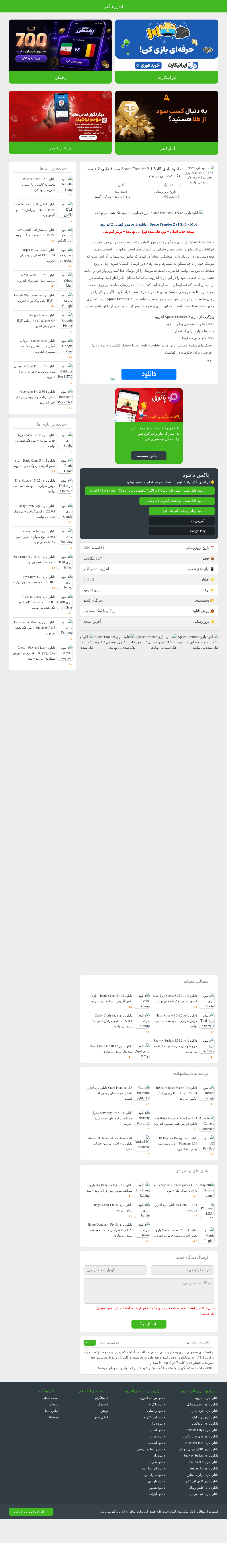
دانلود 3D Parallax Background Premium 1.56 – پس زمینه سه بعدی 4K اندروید (176, 1161)
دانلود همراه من (155, 1498)
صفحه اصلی (51, 1421)
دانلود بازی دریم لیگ (204, 1440)
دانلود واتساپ (156, 1434)
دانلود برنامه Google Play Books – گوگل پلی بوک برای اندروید (36, 306)
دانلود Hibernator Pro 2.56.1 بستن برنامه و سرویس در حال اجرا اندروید (35, 408)
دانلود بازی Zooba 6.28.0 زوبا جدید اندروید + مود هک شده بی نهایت (176, 1013)
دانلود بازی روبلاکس (205, 1447)
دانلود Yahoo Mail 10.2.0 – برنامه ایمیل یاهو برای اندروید (36, 283)
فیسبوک (103, 1428)
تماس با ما (52, 1434)
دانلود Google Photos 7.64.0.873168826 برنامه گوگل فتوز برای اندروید (34, 332)
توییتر (104, 1434)
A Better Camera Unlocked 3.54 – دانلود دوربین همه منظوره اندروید (174, 1136)
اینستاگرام (102, 1421)
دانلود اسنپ (157, 1453)
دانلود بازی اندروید (206, 1421)
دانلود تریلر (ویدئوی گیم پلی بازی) (182, 522)
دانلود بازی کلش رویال (204, 1511)
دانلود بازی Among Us (203, 1492)
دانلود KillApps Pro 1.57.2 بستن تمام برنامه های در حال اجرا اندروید (36, 382)
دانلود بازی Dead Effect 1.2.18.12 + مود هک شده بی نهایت (112, 1064)
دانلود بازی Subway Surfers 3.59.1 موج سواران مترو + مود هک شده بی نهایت (177, 1064)
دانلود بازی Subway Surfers (199, 1479)
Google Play (196, 543)
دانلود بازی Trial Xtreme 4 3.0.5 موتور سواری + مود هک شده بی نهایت (175, 1038)
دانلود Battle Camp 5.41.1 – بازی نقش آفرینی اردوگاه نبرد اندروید (35, 477)
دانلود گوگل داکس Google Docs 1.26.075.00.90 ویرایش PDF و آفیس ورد (35, 210)
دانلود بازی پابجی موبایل (202, 1428)
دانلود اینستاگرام (154, 1440)
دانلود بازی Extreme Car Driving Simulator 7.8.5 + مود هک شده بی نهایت (34, 655)
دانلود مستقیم (146, 462)
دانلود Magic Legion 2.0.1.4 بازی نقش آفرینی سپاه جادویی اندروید (175, 1256)
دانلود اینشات (156, 1466)
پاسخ (88, 1366)
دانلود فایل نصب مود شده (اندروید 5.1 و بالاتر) (174, 512)
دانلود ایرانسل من (153, 1492)
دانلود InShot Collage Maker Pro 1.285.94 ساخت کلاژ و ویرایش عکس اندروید (174, 1111)
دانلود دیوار (158, 1447)
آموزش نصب (196, 533)
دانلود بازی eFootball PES (200, 1466)
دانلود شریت (157, 1485)
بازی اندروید (122, 196)
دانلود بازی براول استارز (203, 1498)
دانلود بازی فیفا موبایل (204, 1517)
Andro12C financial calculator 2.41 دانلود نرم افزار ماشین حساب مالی (110, 1161)
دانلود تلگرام (157, 1428)
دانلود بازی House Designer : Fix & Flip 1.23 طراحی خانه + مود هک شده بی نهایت (109, 1253)
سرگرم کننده (103, 196)
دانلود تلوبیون (156, 1504)
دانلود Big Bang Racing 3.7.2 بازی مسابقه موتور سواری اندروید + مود (109, 1209)
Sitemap (52, 1440)
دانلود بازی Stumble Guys (200, 1453)
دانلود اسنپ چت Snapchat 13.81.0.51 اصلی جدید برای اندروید (36, 261)
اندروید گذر (113, 6)
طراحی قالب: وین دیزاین (28, 1535)
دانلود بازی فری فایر (205, 1434)
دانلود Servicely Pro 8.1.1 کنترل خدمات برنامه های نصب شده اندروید (111, 1136)
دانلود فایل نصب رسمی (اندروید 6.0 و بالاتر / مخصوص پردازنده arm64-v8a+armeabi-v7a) (150, 500)
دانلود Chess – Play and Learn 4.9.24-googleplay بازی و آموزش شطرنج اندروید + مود (34, 680)
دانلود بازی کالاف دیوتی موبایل (198, 1472)
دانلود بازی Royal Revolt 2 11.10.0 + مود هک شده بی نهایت (37, 604)
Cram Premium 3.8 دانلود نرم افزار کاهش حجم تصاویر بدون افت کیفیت (110, 1111)
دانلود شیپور (157, 1511)
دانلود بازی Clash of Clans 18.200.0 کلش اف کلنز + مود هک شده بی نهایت (36, 630)
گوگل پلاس (99, 1440)
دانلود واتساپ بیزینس (151, 1472)
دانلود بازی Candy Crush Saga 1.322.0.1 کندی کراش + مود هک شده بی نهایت (110, 1038)
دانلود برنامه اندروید (152, 1421)
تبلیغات (54, 1428)
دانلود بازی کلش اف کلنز (203, 1504)
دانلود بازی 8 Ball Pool (203, 1485)
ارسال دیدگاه (146, 1347)
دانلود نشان (157, 1460)
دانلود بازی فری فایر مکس (201, 1460)
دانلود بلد (159, 1479)
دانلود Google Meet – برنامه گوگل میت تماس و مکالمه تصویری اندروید (36, 357)
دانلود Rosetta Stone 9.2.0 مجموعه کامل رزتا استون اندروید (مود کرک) (34, 184)
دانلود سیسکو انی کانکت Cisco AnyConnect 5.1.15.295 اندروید (34, 235)
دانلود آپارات (157, 1517)
